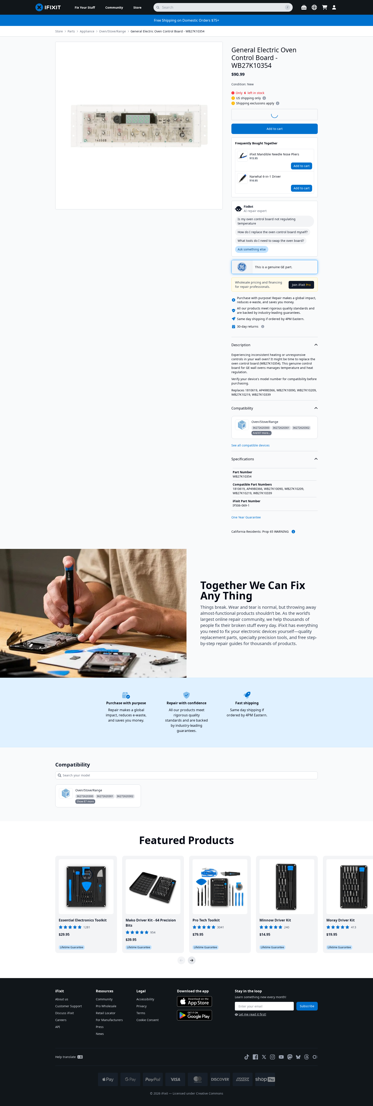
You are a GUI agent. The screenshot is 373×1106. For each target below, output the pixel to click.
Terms (140, 1013)
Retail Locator (105, 1013)
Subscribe (307, 1006)
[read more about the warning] (293, 531)
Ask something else (252, 249)
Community (104, 999)
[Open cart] (324, 7)
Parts (71, 31)
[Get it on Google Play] (194, 1015)
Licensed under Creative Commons (198, 1093)
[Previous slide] (181, 960)
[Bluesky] (298, 1057)
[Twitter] (264, 1057)
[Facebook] (255, 1057)
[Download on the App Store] (194, 1001)
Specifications (242, 459)
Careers (60, 1020)
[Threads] (306, 1057)
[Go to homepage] (49, 7)
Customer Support (68, 1006)
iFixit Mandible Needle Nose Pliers (274, 154)
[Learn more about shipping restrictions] (264, 98)
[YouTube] (281, 1057)
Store (59, 31)
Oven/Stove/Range (112, 31)
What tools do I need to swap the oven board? (271, 241)
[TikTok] (246, 1057)
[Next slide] (192, 960)
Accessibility (145, 999)
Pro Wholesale (106, 1006)
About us (61, 999)
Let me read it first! (252, 1014)
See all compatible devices (250, 445)
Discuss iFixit (64, 1013)
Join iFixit (301, 285)
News (100, 1034)
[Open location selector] (314, 7)
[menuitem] (85, 7)
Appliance (87, 31)
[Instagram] (272, 1057)
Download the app (193, 991)
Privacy (141, 1006)
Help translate (65, 1057)
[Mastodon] (289, 1057)
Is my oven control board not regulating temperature (267, 221)
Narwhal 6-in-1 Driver (265, 176)
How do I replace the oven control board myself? (273, 232)
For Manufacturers (109, 1020)
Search (306, 114)
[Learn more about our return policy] (262, 326)
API (57, 1027)
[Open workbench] (304, 7)
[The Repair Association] (315, 1057)
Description (240, 345)
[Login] (334, 7)
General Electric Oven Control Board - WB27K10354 (167, 31)
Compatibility (242, 408)
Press (100, 1027)
